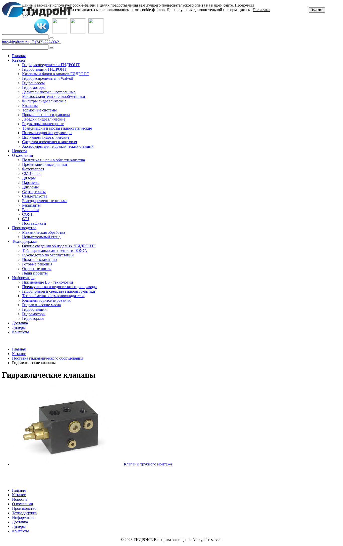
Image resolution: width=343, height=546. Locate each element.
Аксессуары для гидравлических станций (58, 146)
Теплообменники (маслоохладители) (53, 296)
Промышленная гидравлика (46, 114)
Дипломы (30, 187)
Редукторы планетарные (43, 124)
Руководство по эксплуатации (48, 255)
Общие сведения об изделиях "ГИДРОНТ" (59, 246)
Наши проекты (35, 273)
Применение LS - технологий (47, 282)
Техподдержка (24, 241)
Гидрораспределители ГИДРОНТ (51, 65)
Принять (317, 10)
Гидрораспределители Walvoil (47, 78)
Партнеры (30, 182)
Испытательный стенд (41, 237)
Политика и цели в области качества (53, 160)
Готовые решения (37, 264)
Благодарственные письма (44, 201)
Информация (23, 278)
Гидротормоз (33, 318)
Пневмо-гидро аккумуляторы (47, 133)
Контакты (20, 332)
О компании (22, 155)
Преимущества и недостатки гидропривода (59, 287)
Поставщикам (34, 223)
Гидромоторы (33, 87)
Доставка (20, 323)
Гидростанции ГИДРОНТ (44, 69)
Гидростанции (34, 309)
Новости (19, 151)
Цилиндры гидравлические (45, 137)
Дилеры (29, 178)
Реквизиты (31, 205)
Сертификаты (34, 191)
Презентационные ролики (44, 164)
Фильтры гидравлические (44, 101)
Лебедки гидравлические (43, 119)
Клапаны (30, 105)
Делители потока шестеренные (48, 92)
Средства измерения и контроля (49, 142)
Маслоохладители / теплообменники (53, 96)
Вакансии (30, 210)
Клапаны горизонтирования (46, 300)
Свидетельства (34, 196)
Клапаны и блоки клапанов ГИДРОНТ (55, 74)
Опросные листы (36, 268)
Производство (24, 228)
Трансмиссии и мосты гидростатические (57, 128)
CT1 (25, 219)
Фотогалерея (33, 169)
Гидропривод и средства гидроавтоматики (58, 291)
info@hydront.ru (15, 42)
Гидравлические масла (41, 305)
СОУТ (27, 214)
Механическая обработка (43, 232)
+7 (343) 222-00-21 (45, 42)
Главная (19, 56)
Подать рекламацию (39, 259)
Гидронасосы (33, 83)
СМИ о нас (31, 173)
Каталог (19, 60)
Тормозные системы (39, 110)
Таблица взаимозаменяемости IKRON (54, 250)
